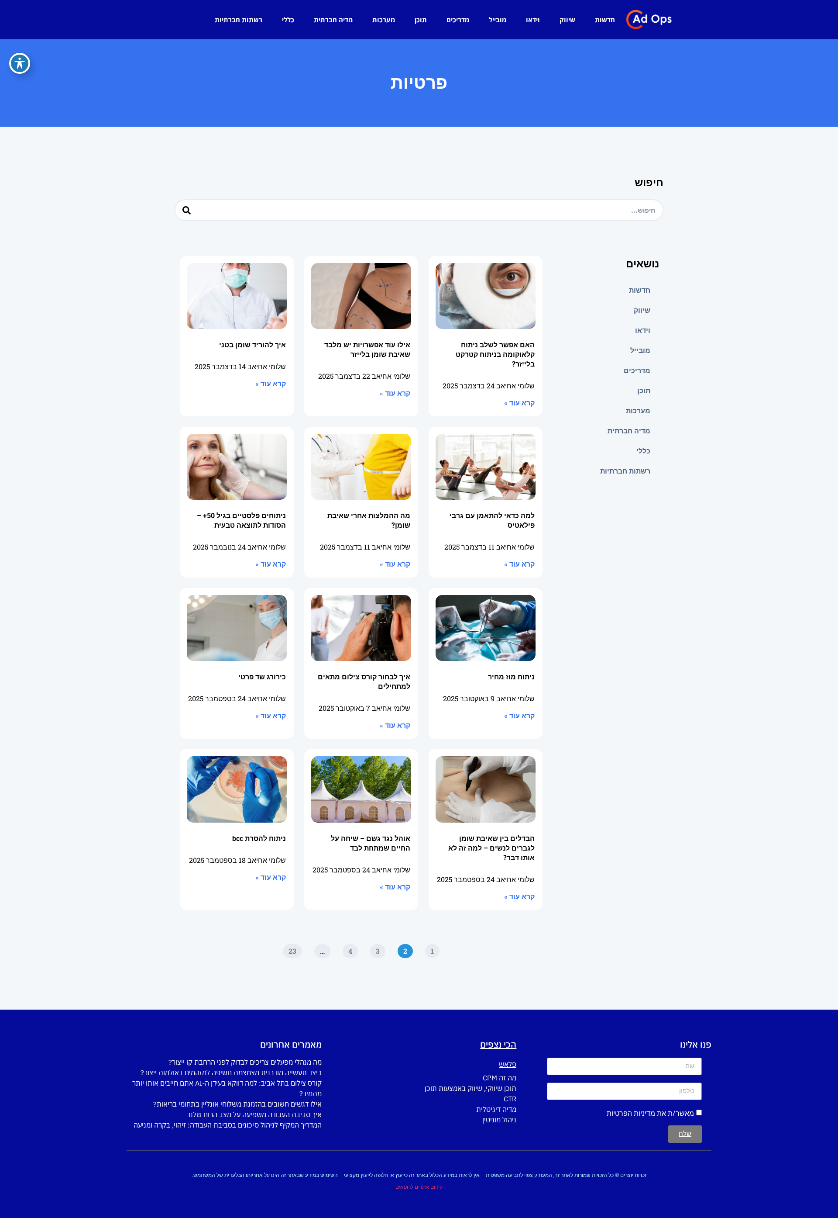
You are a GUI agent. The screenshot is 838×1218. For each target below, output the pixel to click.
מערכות (383, 19)
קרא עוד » (519, 403)
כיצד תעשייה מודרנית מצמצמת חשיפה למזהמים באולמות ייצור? (231, 1072)
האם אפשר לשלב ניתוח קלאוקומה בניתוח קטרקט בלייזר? (495, 354)
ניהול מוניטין (499, 1119)
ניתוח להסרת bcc (259, 838)
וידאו (533, 19)
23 (290, 949)
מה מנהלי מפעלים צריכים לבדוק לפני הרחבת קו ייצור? (245, 1062)
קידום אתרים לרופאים (419, 1187)
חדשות (605, 19)
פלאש (507, 1064)
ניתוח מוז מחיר (511, 677)
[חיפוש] (186, 210)
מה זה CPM (499, 1077)
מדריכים (457, 19)
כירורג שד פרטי (262, 677)
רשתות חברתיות (238, 19)
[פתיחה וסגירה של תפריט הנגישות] (19, 63)
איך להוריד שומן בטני (252, 345)
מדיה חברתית (333, 19)
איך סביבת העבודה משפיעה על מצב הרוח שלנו (255, 1114)
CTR (510, 1098)
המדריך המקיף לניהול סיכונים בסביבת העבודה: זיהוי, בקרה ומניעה (228, 1125)
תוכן (421, 19)
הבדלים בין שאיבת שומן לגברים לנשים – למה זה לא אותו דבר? (491, 848)
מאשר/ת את (650, 1113)
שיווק (567, 19)
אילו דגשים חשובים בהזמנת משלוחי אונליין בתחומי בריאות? (237, 1104)
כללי (288, 19)
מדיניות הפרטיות (631, 1113)
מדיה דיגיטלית (496, 1109)
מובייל (497, 19)
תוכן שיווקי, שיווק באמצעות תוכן (470, 1088)
